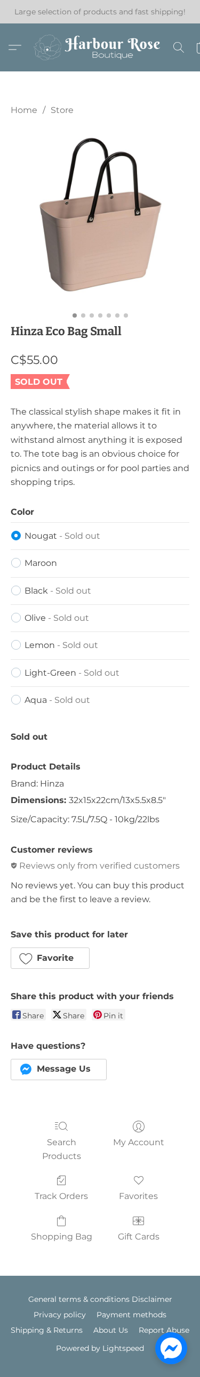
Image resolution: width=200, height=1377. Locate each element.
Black (58, 591)
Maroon (41, 563)
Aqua (57, 700)
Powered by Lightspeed (100, 1348)
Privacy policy (60, 1314)
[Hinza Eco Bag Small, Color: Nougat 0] (100, 217)
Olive (57, 618)
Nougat (62, 536)
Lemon (61, 645)
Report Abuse (164, 1330)
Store (62, 110)
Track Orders (61, 1196)
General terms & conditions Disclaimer (100, 1299)
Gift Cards (138, 1237)
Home (24, 110)
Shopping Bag (61, 1237)
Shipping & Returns (47, 1330)
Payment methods (131, 1314)
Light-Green (72, 673)
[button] (100, 47)
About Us (110, 1330)
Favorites (138, 1196)
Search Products (61, 1149)
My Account (138, 1142)
